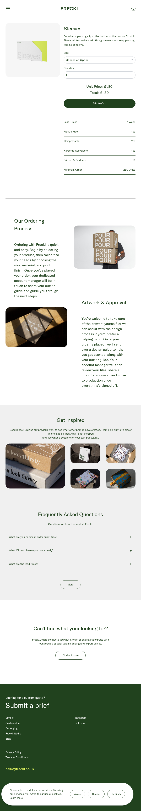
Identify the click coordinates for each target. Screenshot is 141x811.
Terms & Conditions (17, 757)
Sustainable (13, 723)
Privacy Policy (13, 752)
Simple (10, 717)
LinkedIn (80, 723)
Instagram (80, 717)
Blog (8, 738)
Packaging (12, 728)
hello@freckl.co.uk (20, 769)
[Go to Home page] (70, 9)
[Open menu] (8, 8)
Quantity (69, 68)
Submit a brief (27, 705)
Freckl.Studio (13, 733)
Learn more (16, 798)
